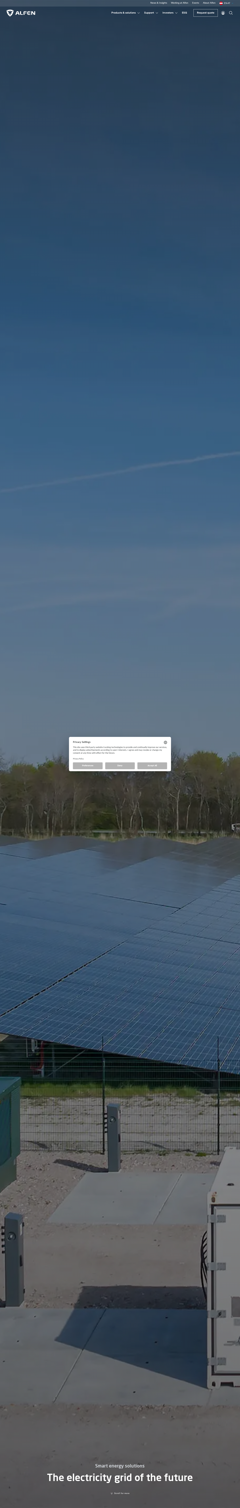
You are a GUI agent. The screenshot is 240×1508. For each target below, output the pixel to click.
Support (149, 13)
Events (195, 3)
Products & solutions (123, 13)
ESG (184, 13)
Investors (167, 13)
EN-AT (227, 3)
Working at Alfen (179, 3)
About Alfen (209, 3)
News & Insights (158, 3)
